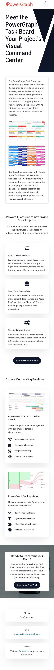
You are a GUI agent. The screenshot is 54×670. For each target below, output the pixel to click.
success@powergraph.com (27, 634)
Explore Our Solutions (27, 360)
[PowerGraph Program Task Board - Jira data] (27, 165)
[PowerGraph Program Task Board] (27, 140)
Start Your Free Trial (27, 585)
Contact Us (24, 651)
